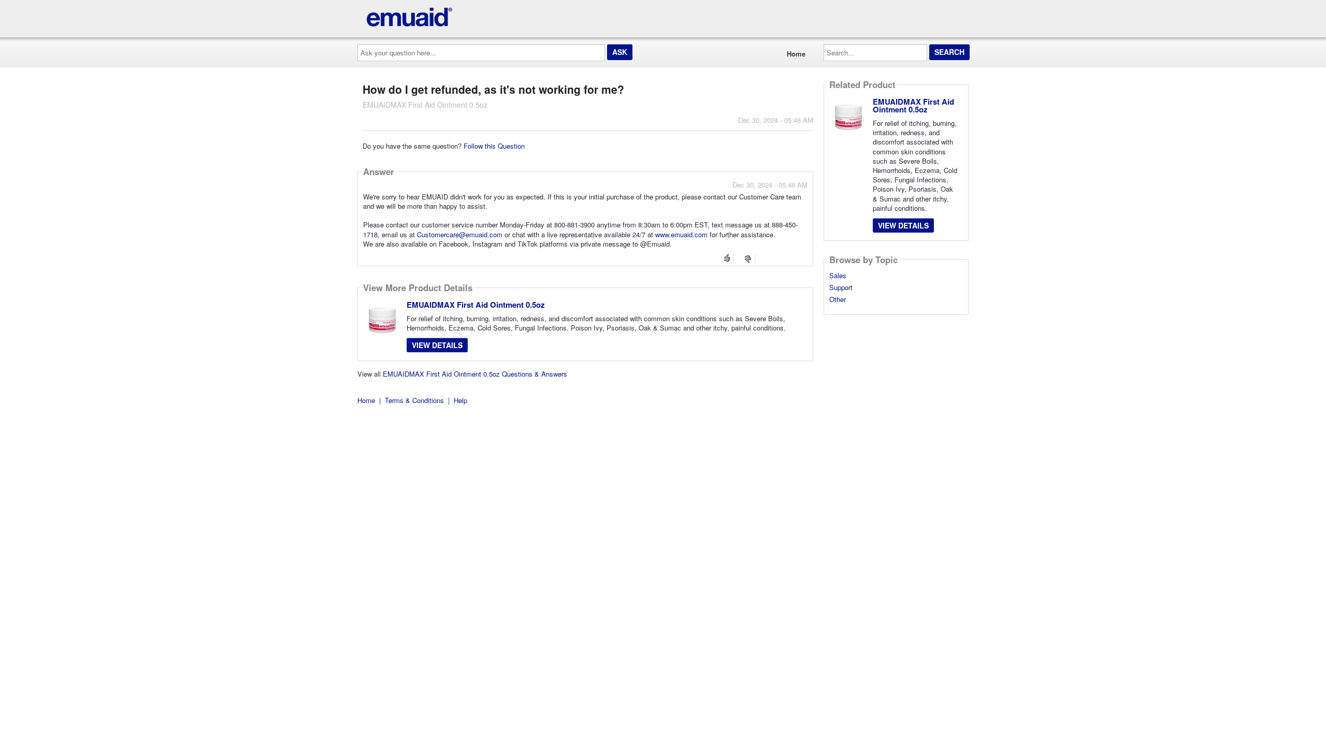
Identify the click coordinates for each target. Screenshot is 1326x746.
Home (796, 54)
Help (460, 400)
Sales (837, 275)
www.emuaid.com (681, 234)
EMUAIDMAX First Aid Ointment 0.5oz (476, 304)
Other (837, 299)
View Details (437, 345)
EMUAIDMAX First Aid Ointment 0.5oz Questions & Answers (475, 374)
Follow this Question (494, 146)
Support (841, 287)
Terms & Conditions (414, 400)
